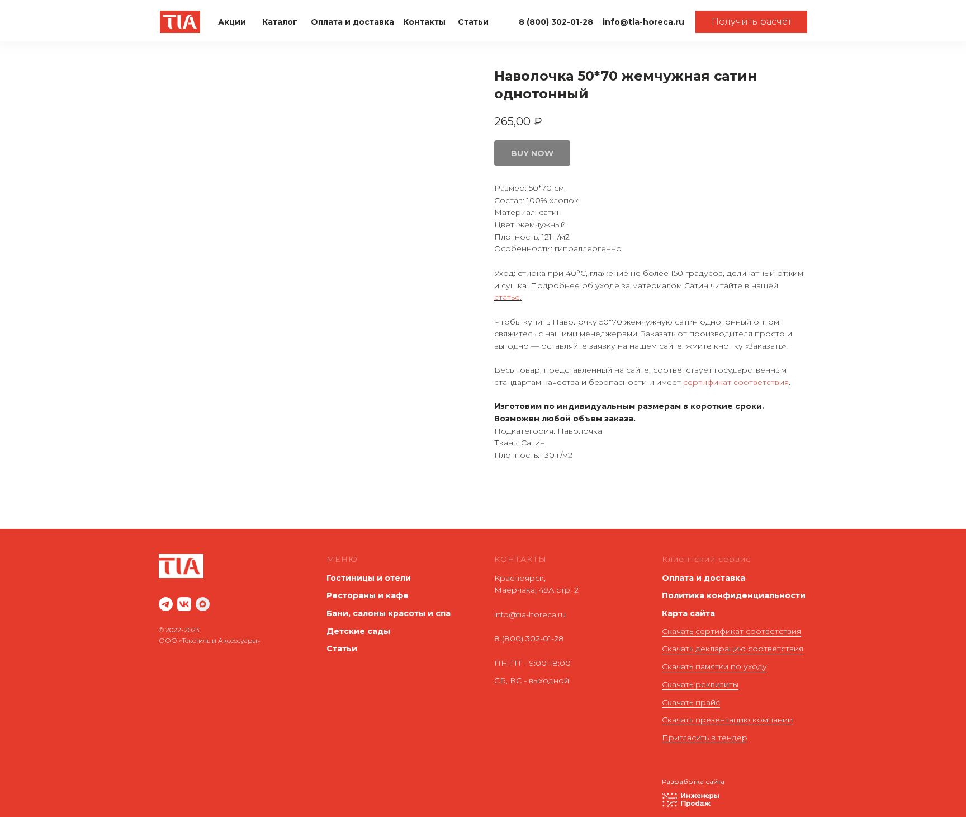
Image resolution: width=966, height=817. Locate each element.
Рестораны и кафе (367, 595)
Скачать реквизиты (700, 684)
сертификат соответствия (736, 382)
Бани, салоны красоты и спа (388, 613)
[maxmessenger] (203, 604)
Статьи (341, 649)
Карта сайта (688, 613)
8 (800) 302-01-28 (529, 638)
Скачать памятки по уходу (714, 666)
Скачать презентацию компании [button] (727, 720)
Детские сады (358, 631)
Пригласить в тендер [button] (704, 738)
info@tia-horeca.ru (530, 614)
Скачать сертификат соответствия (731, 631)
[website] (166, 604)
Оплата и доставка (703, 578)
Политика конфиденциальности (734, 595)
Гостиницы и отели (368, 578)
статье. (508, 297)
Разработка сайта (693, 781)
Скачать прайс (691, 702)
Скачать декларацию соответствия (732, 649)
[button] (751, 22)
